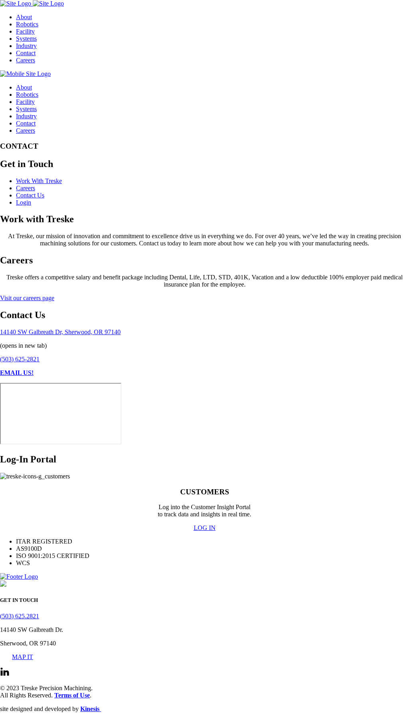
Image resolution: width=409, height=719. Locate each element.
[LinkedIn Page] (5, 674)
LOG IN (205, 527)
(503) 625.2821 (19, 616)
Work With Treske (39, 180)
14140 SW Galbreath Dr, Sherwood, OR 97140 (60, 332)
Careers (25, 60)
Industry (26, 45)
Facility (25, 31)
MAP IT (22, 656)
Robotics (27, 24)
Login (23, 202)
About (24, 17)
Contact (26, 53)
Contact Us (30, 195)
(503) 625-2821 (20, 359)
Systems (26, 38)
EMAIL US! (17, 372)
